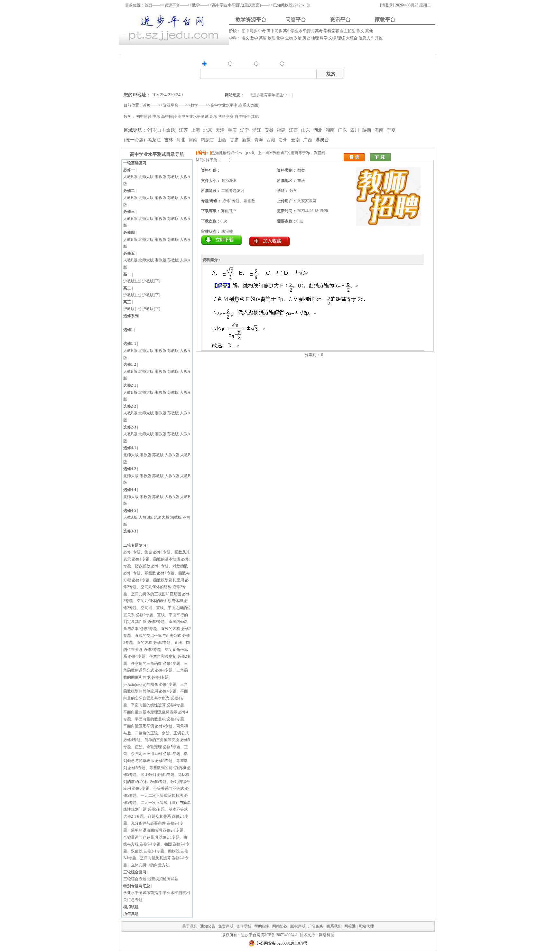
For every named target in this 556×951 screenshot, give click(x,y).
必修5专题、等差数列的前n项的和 (157, 768)
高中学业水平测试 (299, 31)
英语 (263, 38)
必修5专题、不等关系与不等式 (158, 788)
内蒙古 (208, 139)
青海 (259, 139)
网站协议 (280, 926)
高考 (319, 31)
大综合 (352, 38)
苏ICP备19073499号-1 (279, 935)
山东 (306, 130)
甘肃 (235, 139)
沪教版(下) (151, 281)
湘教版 (160, 176)
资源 (211, 64)
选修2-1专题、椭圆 (156, 844)
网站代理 (366, 926)
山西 (223, 139)
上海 (196, 130)
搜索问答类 (251, 84)
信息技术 (366, 38)
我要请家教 (308, 50)
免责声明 (226, 926)
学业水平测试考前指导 (142, 892)
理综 (341, 38)
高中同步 (275, 31)
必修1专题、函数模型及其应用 (158, 580)
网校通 (350, 926)
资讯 (263, 64)
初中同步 (250, 31)
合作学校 (244, 926)
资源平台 (172, 5)
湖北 (318, 130)
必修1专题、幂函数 (139, 573)
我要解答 (218, 50)
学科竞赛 (332, 31)
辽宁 (245, 130)
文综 (333, 38)
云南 (296, 139)
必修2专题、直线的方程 (160, 628)
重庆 (233, 130)
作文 (361, 31)
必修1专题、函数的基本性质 (156, 559)
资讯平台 (340, 19)
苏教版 (173, 176)
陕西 (367, 130)
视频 (390, 73)
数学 (254, 38)
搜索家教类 (291, 84)
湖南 (331, 130)
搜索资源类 (230, 84)
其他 (369, 31)
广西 (308, 139)
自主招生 (348, 31)
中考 (262, 31)
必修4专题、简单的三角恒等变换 (151, 740)
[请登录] (387, 5)
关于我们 (190, 926)
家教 (289, 64)
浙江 (257, 130)
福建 (282, 130)
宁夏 (391, 130)
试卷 (417, 73)
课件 (382, 73)
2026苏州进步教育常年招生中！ (255, 95)
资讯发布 (256, 50)
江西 (294, 130)
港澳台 (322, 139)
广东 (343, 130)
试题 (408, 73)
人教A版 (172, 455)
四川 (355, 130)
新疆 (247, 139)
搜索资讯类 (271, 84)
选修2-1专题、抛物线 (162, 851)
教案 (373, 73)
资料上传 (140, 50)
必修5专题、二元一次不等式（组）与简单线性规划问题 (157, 802)
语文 (246, 38)
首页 (148, 5)
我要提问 (180, 50)
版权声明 (298, 926)
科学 (324, 38)
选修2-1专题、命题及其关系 (147, 816)
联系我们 (334, 926)
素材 (399, 73)
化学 (280, 38)
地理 (315, 38)
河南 (194, 139)
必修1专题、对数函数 (169, 566)
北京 (208, 130)
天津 (221, 130)
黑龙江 (154, 139)
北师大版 (146, 176)
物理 (272, 38)
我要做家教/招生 (374, 50)
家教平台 (385, 19)
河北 (181, 139)
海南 (380, 130)
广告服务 (316, 926)
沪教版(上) (132, 281)
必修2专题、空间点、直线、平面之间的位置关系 (157, 607)
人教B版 (130, 176)
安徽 (269, 130)
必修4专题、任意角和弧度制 (152, 656)
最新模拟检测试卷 (162, 879)
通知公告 (208, 926)
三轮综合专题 (134, 879)
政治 (298, 38)
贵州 (284, 139)
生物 (289, 38)
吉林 (169, 139)
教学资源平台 (251, 19)
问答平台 (295, 19)
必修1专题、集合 (137, 552)
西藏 (271, 139)
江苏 (184, 130)
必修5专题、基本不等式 (167, 809)
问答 (237, 64)
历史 (306, 38)
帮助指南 (262, 926)
